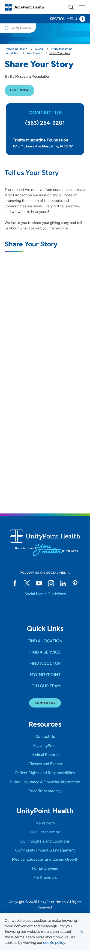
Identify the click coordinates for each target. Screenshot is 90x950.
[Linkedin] (63, 583)
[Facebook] (15, 583)
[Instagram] (51, 583)
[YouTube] (39, 583)
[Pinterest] (75, 583)
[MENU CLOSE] (82, 7)
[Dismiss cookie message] (81, 931)
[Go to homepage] (24, 7)
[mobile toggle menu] (71, 7)
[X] (27, 583)
